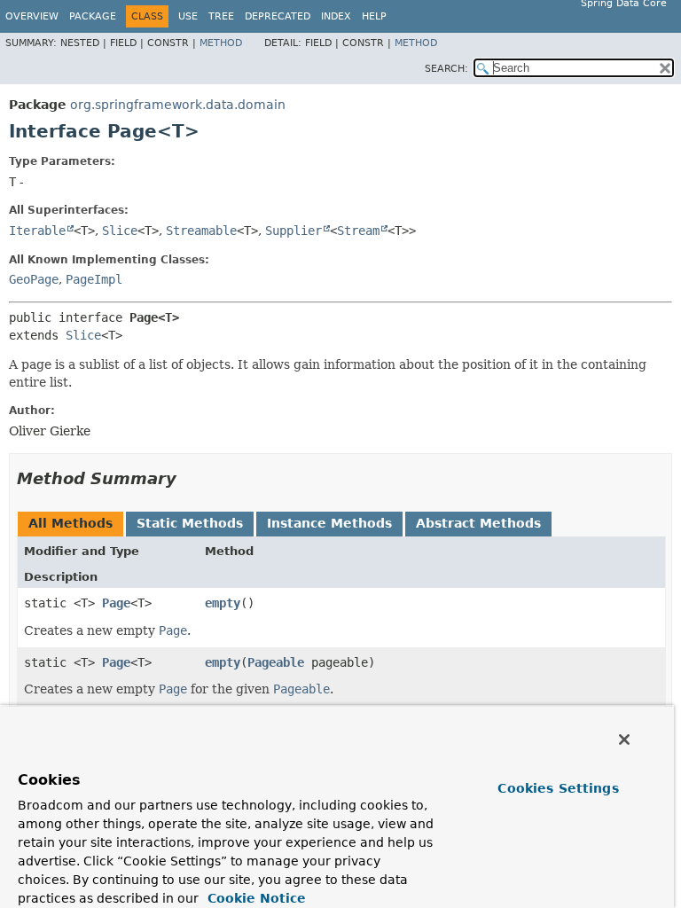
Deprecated (277, 16)
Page (116, 603)
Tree (221, 16)
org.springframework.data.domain (178, 105)
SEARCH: (446, 68)
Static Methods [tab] (190, 523)
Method (221, 43)
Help (374, 16)
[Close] (624, 739)
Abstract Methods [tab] (478, 523)
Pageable (275, 662)
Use (188, 16)
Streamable (201, 230)
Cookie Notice (254, 898)
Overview (32, 16)
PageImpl (94, 279)
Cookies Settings (557, 788)
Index (336, 16)
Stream (358, 230)
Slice (119, 230)
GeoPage (34, 279)
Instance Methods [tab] (329, 523)
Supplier (293, 230)
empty (222, 603)
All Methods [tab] (70, 523)
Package (92, 16)
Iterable (37, 230)
